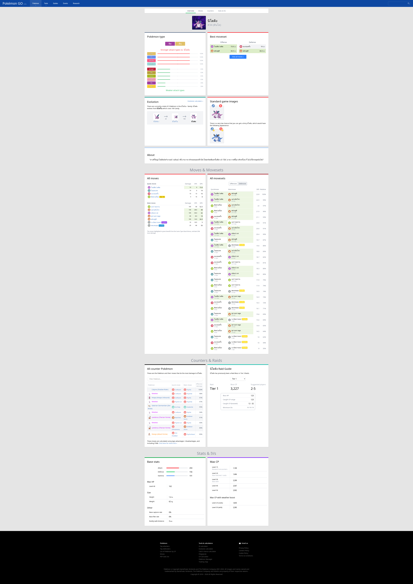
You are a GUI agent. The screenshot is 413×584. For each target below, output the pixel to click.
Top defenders (165, 549)
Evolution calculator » (195, 101)
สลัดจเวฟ (154, 213)
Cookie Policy (243, 553)
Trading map (203, 562)
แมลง (151, 76)
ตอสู (151, 69)
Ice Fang (177, 407)
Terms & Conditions (246, 556)
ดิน (151, 54)
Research (76, 3)
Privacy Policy (243, 548)
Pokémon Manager (205, 559)
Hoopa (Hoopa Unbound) (160, 398)
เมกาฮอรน (155, 207)
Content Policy (244, 551)
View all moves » (238, 57)
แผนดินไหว (155, 210)
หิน (151, 73)
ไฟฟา (151, 86)
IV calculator (203, 546)
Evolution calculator (206, 549)
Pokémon (35, 3)
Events (65, 3)
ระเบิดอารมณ (159, 222)
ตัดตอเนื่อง (158, 197)
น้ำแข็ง (151, 64)
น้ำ (151, 57)
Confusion (178, 390)
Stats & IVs (222, 11)
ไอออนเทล (154, 190)
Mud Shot (178, 418)
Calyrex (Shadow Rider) (159, 389)
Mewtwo (154, 393)
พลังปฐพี (217, 51)
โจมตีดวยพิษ (218, 46)
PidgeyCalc (203, 554)
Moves (200, 11)
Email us (245, 543)
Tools (46, 3)
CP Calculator (203, 557)
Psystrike (189, 394)
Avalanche (189, 407)
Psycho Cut (178, 402)
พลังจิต (151, 60)
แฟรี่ (151, 79)
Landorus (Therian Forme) (160, 417)
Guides (55, 3)
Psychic (188, 390)
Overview (190, 11)
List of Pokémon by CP (168, 551)
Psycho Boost (190, 434)
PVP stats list (164, 557)
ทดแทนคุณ (157, 225)
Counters (210, 11)
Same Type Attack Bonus (183, 231)
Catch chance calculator (207, 551)
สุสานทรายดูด (155, 216)
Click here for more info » (168, 443)
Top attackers (165, 546)
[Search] (408, 3)
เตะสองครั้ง (246, 46)
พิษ (151, 83)
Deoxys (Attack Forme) (159, 434)
